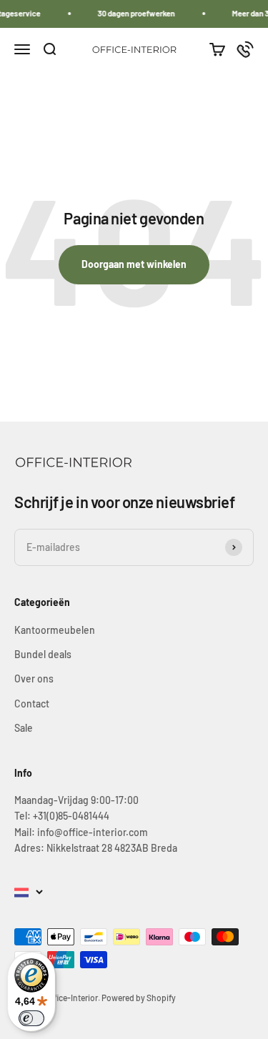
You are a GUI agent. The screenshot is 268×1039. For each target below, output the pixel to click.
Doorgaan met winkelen (134, 264)
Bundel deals (42, 654)
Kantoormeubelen (54, 630)
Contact (31, 703)
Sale (23, 728)
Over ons (34, 678)
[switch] (31, 1018)
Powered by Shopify (138, 998)
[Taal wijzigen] (28, 892)
